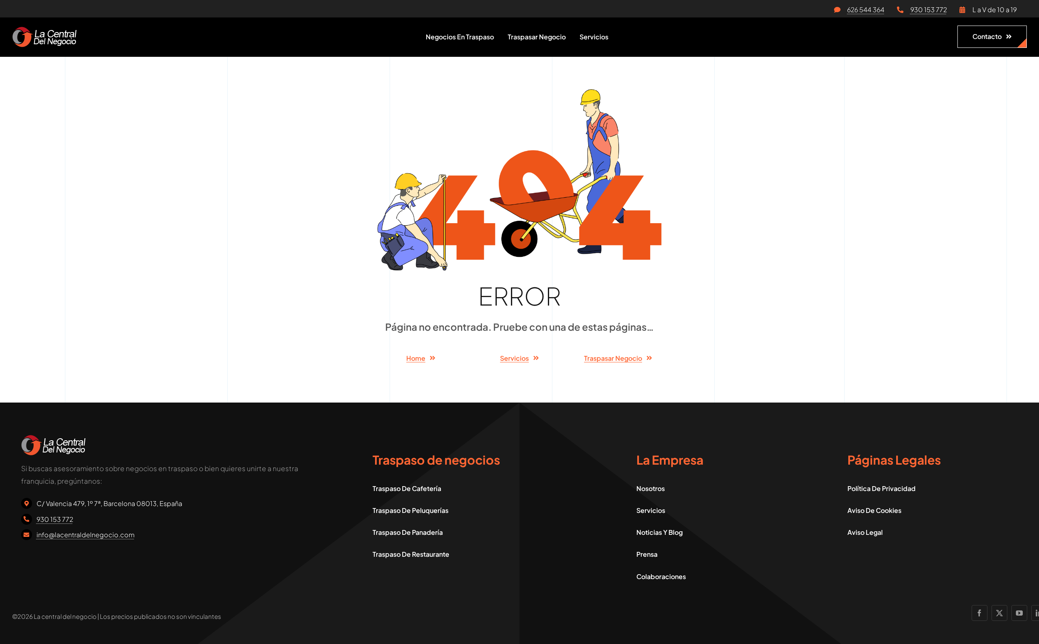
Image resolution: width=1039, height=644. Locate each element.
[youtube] (1019, 613)
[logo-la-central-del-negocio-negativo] (44, 30)
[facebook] (979, 613)
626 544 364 (865, 9)
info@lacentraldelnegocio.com (86, 534)
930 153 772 (928, 9)
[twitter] (999, 613)
